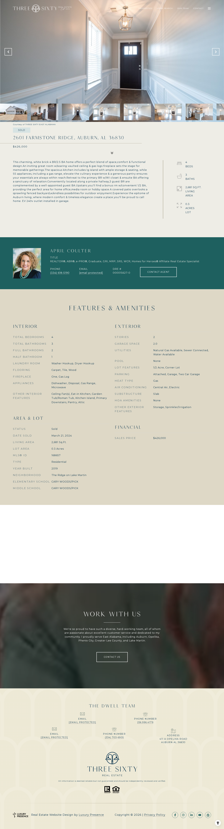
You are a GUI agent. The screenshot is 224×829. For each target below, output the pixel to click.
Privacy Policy (154, 815)
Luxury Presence (91, 815)
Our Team (183, 8)
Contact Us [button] (112, 657)
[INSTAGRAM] (183, 815)
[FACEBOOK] (175, 815)
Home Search (165, 8)
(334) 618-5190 (59, 272)
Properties (145, 8)
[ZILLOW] (208, 815)
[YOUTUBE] (200, 815)
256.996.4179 (145, 722)
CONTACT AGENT (158, 272)
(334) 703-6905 (114, 737)
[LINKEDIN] (191, 815)
